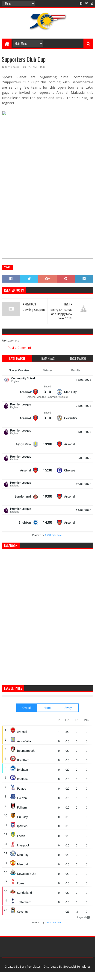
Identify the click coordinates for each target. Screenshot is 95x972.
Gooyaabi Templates (76, 966)
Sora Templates (30, 966)
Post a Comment (19, 348)
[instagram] (91, 3)
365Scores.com (53, 535)
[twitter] (86, 3)
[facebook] (81, 3)
